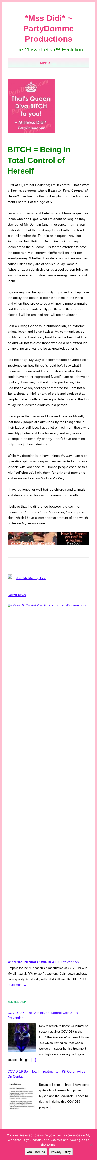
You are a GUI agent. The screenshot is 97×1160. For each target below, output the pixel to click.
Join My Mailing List (31, 578)
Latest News (17, 595)
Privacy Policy (61, 1152)
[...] (33, 1060)
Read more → (17, 985)
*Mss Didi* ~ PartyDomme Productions (48, 28)
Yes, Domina (35, 1152)
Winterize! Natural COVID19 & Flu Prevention (43, 962)
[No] (91, 1144)
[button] (45, 62)
